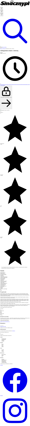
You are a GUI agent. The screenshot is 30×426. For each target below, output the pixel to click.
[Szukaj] (15, 45)
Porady (2, 350)
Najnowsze (3, 340)
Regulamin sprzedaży (4, 362)
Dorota (1, 53)
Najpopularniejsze (4, 339)
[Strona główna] (15, 6)
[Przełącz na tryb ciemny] (0, 46)
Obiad (29, 84)
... (4, 272)
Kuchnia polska (22, 84)
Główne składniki (2, 85)
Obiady (2, 344)
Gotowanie (9, 84)
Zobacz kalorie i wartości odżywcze (5, 320)
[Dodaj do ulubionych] (0, 109)
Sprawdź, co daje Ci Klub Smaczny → (5, 321)
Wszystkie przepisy (4, 338)
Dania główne (2, 84)
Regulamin (3, 359)
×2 (3, 272)
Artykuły (3, 349)
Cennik (2, 355)
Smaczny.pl (1, 48)
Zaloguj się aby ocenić (3, 326)
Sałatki (2, 346)
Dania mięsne (18, 84)
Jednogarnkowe (26, 84)
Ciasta (2, 345)
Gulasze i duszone (6, 84)
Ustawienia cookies (4, 361)
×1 (2, 272)
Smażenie (12, 84)
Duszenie (15, 84)
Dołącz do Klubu (4, 354)
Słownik (3, 351)
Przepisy (4, 48)
